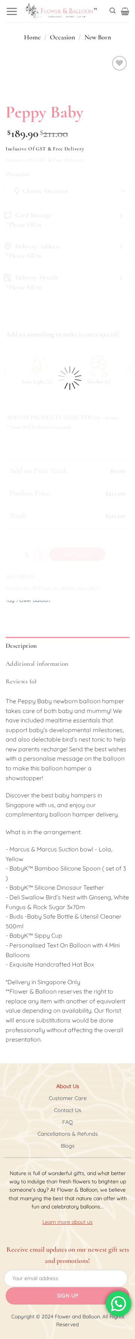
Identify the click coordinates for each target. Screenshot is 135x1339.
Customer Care (68, 1098)
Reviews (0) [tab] (21, 681)
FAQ (67, 1122)
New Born (97, 37)
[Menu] (12, 11)
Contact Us (67, 1110)
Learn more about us (67, 1222)
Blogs (68, 1145)
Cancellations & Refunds (68, 1133)
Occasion (62, 37)
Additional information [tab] (37, 664)
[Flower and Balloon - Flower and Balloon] (61, 11)
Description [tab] (21, 646)
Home (32, 37)
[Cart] (125, 11)
